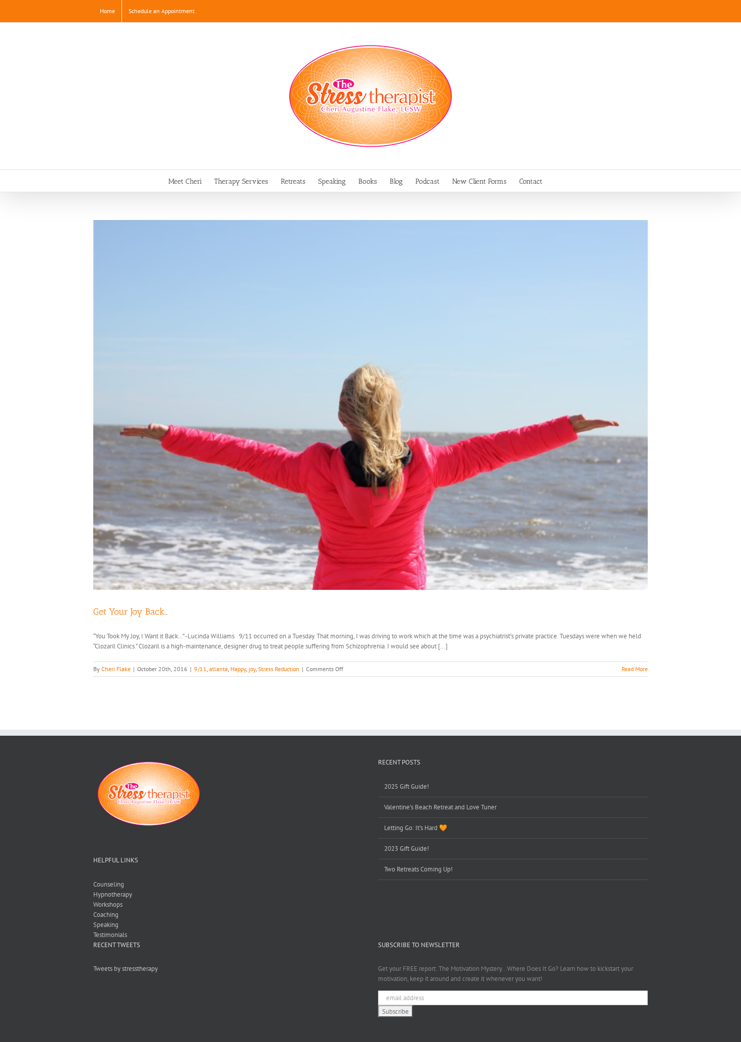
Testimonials (110, 934)
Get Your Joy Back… (130, 611)
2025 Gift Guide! (406, 786)
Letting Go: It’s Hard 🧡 (415, 828)
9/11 (200, 669)
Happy (238, 669)
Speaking (105, 924)
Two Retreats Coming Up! (418, 869)
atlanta (218, 669)
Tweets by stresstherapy (125, 968)
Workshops (107, 904)
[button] (558, 181)
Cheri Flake (116, 669)
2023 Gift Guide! (406, 848)
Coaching (105, 914)
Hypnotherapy (112, 894)
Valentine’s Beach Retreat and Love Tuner (440, 807)
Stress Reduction (278, 669)
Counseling (108, 884)
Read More (635, 669)
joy (252, 669)
